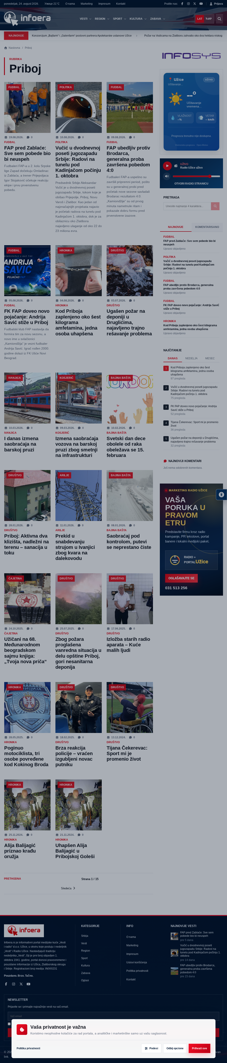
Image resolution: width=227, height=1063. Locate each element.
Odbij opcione (175, 1048)
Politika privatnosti (28, 1048)
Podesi (153, 1048)
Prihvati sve (199, 1048)
